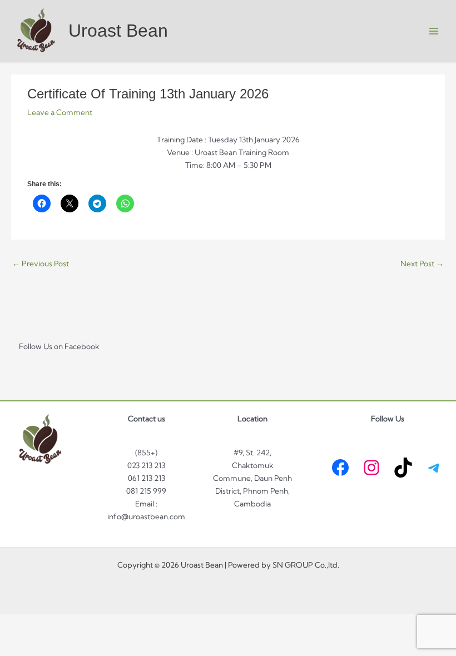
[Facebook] (340, 468)
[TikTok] (403, 468)
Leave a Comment (59, 112)
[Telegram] (434, 468)
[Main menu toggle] (434, 31)
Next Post (422, 263)
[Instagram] (371, 468)
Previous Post (40, 263)
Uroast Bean (118, 31)
